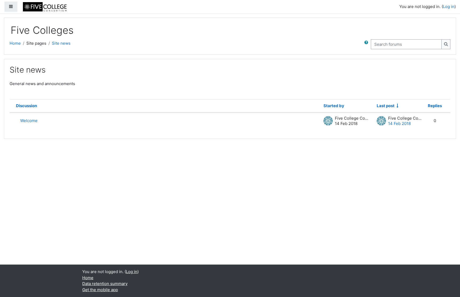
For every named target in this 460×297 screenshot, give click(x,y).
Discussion (26, 105)
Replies (435, 105)
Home (15, 43)
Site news (61, 43)
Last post (386, 105)
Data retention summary (105, 283)
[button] (367, 44)
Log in (448, 6)
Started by (333, 105)
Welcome (29, 120)
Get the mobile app (100, 289)
